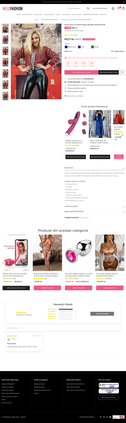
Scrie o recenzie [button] (102, 314)
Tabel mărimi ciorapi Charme (75, 390)
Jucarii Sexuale (66, 14)
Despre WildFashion (8, 384)
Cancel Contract (7, 403)
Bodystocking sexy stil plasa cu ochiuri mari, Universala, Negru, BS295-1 (46, 275)
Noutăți (18, 14)
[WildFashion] (12, 8)
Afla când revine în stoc (81, 72)
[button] (69, 35)
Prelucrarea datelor (8, 390)
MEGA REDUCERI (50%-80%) (91, 14)
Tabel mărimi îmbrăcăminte (75, 384)
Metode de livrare (39, 384)
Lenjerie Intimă (38, 14)
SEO (17, 417)
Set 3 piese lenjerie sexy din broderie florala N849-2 (107, 275)
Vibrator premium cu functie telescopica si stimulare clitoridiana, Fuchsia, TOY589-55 (73, 142)
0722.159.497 (89, 79)
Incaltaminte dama (49, 14)
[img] (12, 336)
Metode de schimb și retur (42, 390)
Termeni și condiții (7, 387)
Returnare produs (109, 397)
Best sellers (84, 217)
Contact (36, 393)
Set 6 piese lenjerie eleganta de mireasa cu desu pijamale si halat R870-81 (119, 128)
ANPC (3, 399)
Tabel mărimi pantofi (73, 387)
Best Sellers (103, 14)
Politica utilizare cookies (9, 396)
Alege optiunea (118, 157)
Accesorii (58, 14)
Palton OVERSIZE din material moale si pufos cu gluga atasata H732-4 (99, 142)
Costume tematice (77, 14)
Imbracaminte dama (27, 14)
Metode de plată (39, 387)
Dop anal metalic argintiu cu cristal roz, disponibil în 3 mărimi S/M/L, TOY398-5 (78, 275)
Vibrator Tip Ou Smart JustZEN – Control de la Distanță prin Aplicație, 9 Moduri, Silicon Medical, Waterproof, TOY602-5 (16, 275)
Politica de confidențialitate (10, 393)
